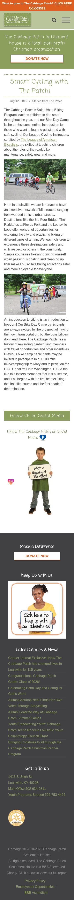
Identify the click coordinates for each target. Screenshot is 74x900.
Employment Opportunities (35, 886)
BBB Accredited (35, 892)
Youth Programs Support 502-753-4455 (36, 794)
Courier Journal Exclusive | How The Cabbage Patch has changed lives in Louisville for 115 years (35, 664)
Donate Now (37, 58)
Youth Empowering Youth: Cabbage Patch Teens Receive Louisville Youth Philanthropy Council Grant (35, 730)
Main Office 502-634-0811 (27, 788)
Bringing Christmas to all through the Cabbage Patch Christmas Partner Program (34, 748)
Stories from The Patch (47, 101)
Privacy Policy (35, 881)
